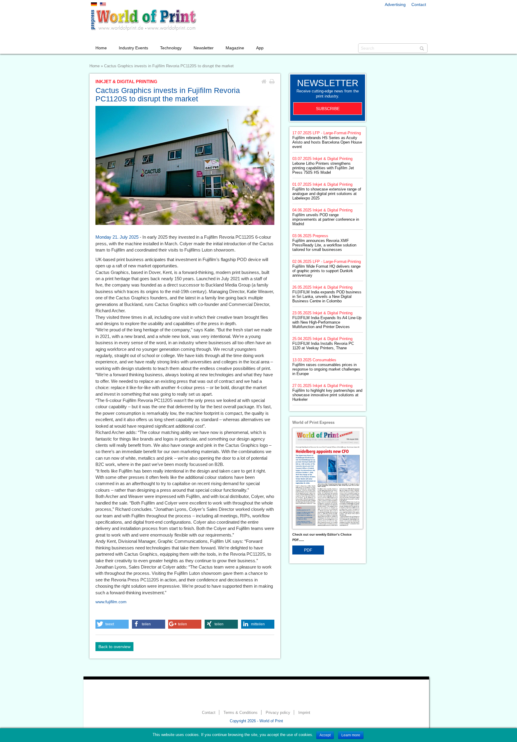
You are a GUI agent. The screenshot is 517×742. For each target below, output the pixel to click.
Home (101, 47)
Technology (171, 47)
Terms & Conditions (240, 713)
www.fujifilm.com (111, 601)
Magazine (235, 47)
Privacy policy (278, 713)
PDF (308, 550)
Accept (325, 735)
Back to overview (114, 646)
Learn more (350, 735)
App (260, 47)
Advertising (395, 4)
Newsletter (204, 47)
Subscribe (328, 108)
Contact (418, 4)
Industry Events (133, 47)
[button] (112, 624)
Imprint (304, 713)
